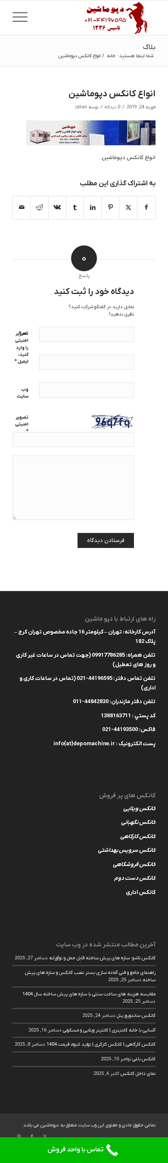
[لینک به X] (44, 1136)
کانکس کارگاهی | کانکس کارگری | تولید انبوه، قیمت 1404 (101, 1044)
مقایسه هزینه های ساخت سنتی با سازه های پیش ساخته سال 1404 (89, 994)
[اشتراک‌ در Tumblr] (75, 207)
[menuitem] (22, 17)
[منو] (22, 17)
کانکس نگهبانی (138, 822)
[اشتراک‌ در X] (128, 207)
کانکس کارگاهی (138, 836)
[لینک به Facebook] (31, 1136)
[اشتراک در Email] (21, 207)
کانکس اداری (141, 892)
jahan (81, 107)
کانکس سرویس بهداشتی (127, 850)
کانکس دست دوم (135, 878)
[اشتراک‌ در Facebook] (146, 207)
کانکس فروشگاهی (134, 864)
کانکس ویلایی (139, 808)
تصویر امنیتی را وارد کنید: (21, 344)
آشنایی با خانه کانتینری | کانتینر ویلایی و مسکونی (109, 1030)
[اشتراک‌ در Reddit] (39, 207)
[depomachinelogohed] (98, 17)
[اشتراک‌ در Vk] (57, 207)
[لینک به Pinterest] (18, 1136)
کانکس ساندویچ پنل (136, 1016)
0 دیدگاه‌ (112, 107)
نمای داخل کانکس (138, 1074)
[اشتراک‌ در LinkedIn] (92, 207)
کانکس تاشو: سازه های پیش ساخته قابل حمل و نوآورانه (102, 958)
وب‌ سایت (22, 393)
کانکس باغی (144, 1059)
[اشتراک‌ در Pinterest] (110, 207)
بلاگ (149, 47)
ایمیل (21, 361)
